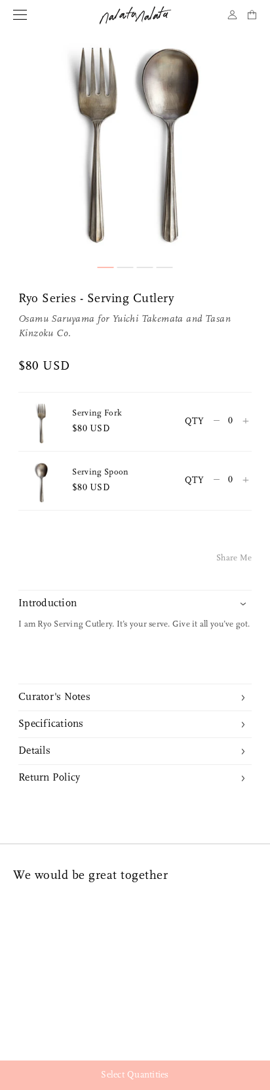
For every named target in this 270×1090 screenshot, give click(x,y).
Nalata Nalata (135, 15)
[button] (106, 267)
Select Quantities (134, 1075)
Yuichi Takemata (147, 319)
